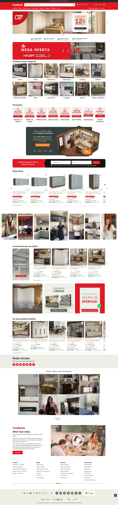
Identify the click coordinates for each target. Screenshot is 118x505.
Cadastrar (96, 162)
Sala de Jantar (26, 8)
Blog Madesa (87, 469)
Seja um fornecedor (64, 471)
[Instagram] (14, 364)
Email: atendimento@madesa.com (20, 469)
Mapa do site (39, 475)
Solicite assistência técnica (42, 469)
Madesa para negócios (65, 469)
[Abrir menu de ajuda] (115, 495)
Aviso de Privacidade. (91, 165)
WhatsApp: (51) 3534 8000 (18, 464)
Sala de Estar (35, 8)
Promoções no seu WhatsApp (66, 473)
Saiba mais (17, 452)
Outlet (58, 8)
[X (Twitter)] (30, 364)
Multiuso (53, 8)
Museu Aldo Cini (87, 473)
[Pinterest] (23, 364)
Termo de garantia (40, 477)
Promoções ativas (64, 475)
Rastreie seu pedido (40, 466)
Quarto (20, 8)
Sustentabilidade (87, 466)
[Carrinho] (104, 4)
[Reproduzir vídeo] (78, 440)
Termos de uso (87, 477)
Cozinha (15, 8)
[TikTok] (33, 364)
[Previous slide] (11, 22)
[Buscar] (49, 4)
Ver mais (101, 8)
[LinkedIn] (27, 364)
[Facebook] (17, 364)
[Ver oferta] (59, 51)
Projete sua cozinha (93, 8)
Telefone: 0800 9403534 (18, 466)
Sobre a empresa (87, 464)
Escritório (42, 8)
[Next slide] (107, 22)
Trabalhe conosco (88, 471)
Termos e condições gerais (89, 480)
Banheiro (48, 8)
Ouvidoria (38, 473)
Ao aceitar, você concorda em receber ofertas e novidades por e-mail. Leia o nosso (74, 165)
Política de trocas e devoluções (42, 471)
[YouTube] (20, 364)
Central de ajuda (39, 464)
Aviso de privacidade (88, 475)
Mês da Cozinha (63, 477)
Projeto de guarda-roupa (65, 466)
